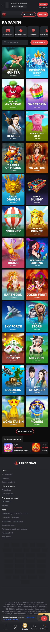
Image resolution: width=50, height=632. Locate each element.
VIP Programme (8, 494)
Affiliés (5, 506)
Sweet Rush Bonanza (22, 450)
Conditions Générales (10, 517)
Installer (43, 4)
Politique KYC (7, 533)
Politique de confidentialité (12, 521)
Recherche (34, 629)
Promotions (6, 490)
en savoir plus (25, 431)
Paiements (6, 502)
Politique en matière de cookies (14, 529)
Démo (13, 67)
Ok (44, 618)
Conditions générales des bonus (15, 513)
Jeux (15, 629)
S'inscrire (25, 629)
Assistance (6, 537)
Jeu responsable (8, 525)
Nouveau (5, 478)
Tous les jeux (7, 474)
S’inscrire (42, 14)
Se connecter (28, 14)
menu (6, 629)
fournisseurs (39, 42)
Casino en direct (8, 482)
